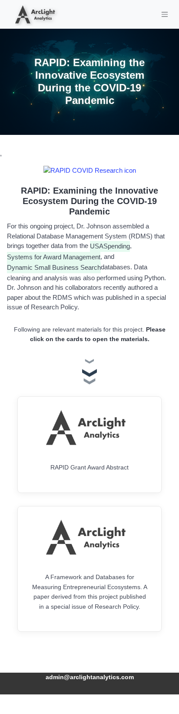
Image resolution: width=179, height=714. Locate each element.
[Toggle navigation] (164, 14)
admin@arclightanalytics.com (90, 677)
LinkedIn (89, 698)
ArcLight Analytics (89, 656)
